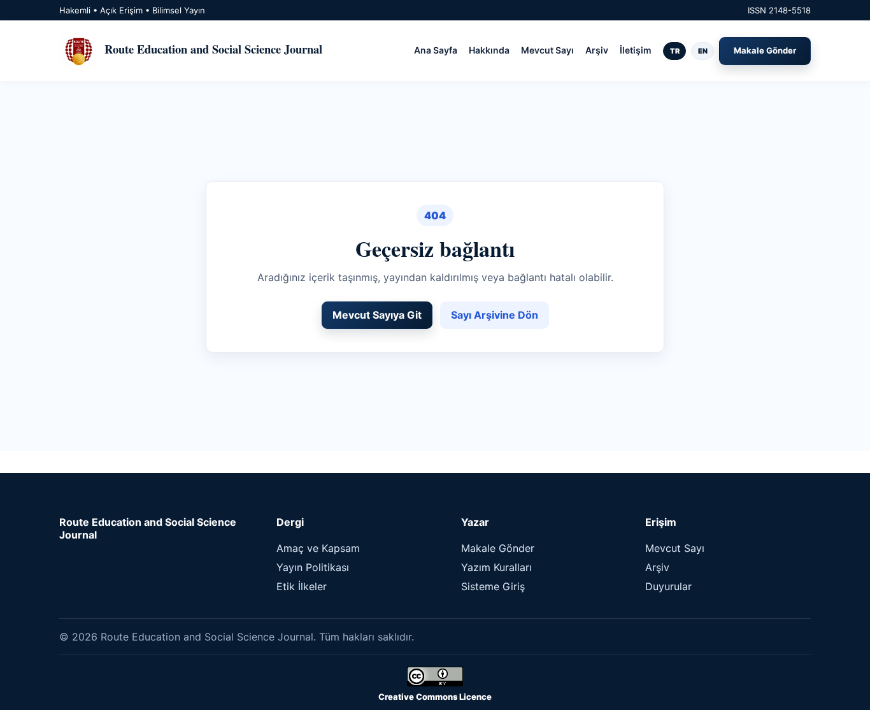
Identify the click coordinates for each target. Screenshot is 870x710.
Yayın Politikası (312, 567)
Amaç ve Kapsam (318, 548)
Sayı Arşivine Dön (494, 314)
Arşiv (596, 50)
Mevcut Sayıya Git (377, 314)
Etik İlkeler (301, 586)
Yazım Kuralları (496, 567)
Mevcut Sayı (547, 50)
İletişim (636, 50)
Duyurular (668, 586)
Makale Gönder (765, 50)
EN (703, 51)
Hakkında (489, 50)
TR (675, 51)
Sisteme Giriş (493, 586)
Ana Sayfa (435, 50)
